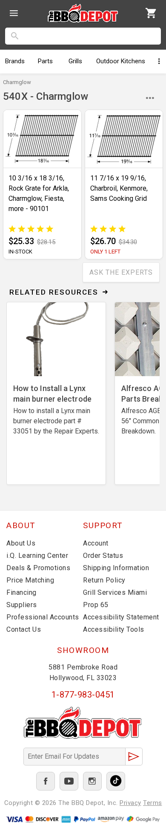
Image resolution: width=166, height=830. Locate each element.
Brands (15, 61)
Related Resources (53, 292)
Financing (21, 592)
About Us (20, 543)
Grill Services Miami (115, 592)
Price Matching (30, 580)
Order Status (103, 555)
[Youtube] (69, 781)
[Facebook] (45, 781)
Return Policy (104, 580)
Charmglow (17, 82)
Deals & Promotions (38, 568)
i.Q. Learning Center (37, 555)
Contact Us (23, 629)
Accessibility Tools (113, 629)
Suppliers (21, 605)
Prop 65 (96, 605)
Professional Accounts (42, 617)
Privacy (130, 803)
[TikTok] (115, 781)
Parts (45, 61)
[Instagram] (92, 781)
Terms (152, 803)
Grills (75, 61)
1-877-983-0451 (83, 694)
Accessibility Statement (121, 617)
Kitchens (120, 61)
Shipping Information (116, 568)
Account (96, 543)
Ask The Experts (121, 272)
